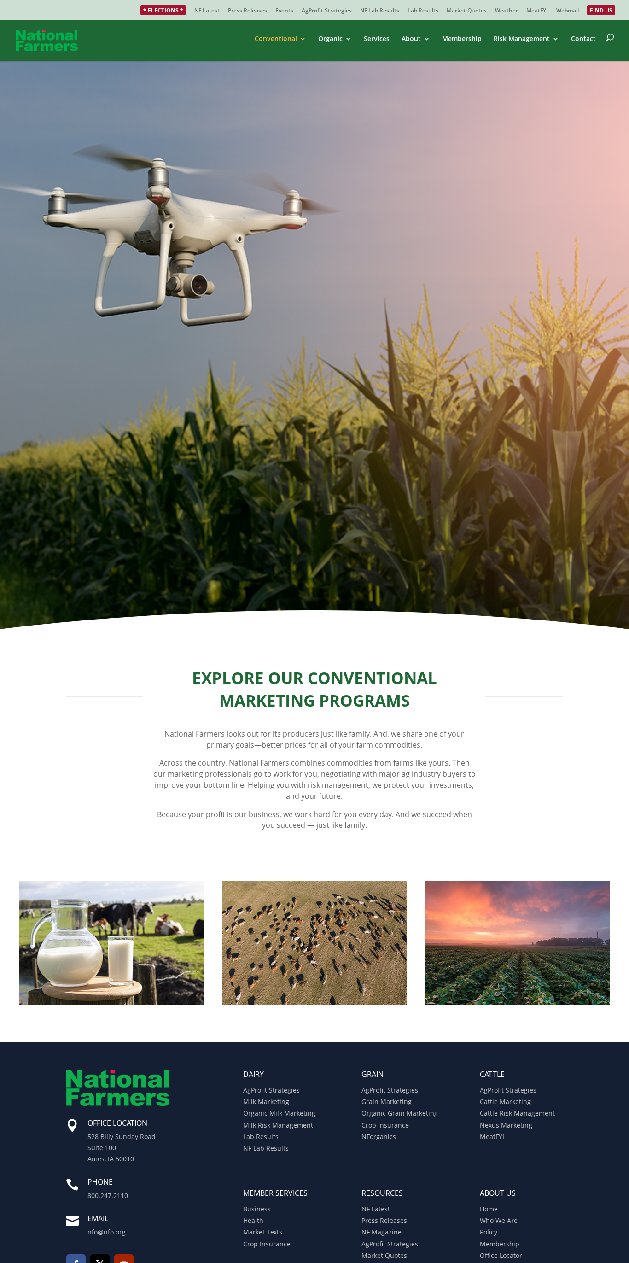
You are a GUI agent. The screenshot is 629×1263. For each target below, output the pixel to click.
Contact (583, 39)
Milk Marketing (266, 1101)
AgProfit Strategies (327, 11)
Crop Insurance (385, 1125)
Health (253, 1220)
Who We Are (499, 1220)
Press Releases (247, 11)
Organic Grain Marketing (399, 1113)
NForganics (378, 1136)
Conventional (276, 39)
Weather (506, 11)
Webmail (567, 11)
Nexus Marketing (506, 1125)
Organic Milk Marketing (279, 1113)
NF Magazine (381, 1232)
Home (489, 1209)
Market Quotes (467, 11)
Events (284, 11)
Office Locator (501, 1255)
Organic (330, 39)
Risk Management (522, 39)
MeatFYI (537, 11)
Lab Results (423, 11)
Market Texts (262, 1232)
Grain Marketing (386, 1101)
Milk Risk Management (278, 1125)
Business (257, 1209)
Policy (488, 1232)
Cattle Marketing (505, 1101)
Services (377, 39)
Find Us (601, 11)
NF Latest (207, 11)
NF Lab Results (379, 11)
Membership (462, 39)
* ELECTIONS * (163, 11)
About (411, 39)
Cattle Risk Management (517, 1113)
